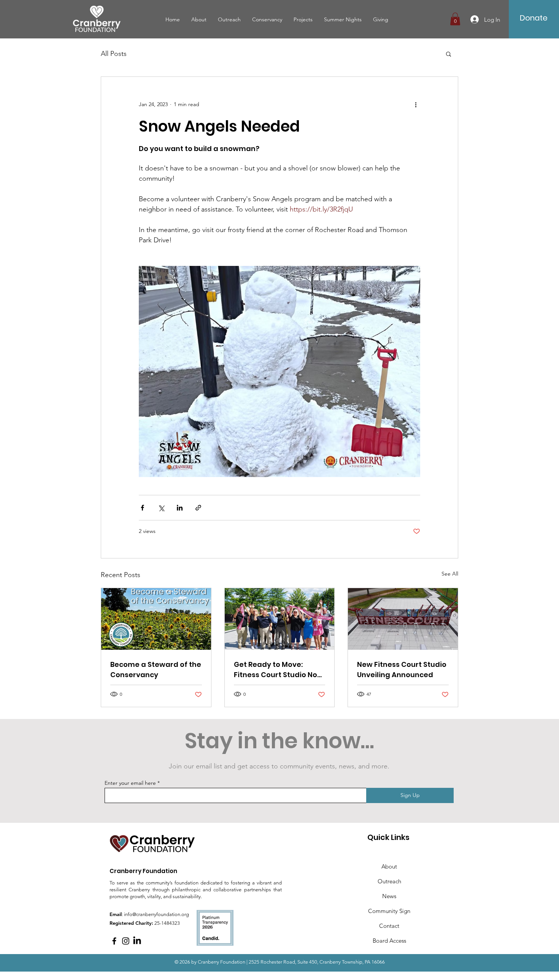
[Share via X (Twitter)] (161, 507)
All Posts (114, 53)
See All (449, 573)
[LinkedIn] (137, 941)
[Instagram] (125, 941)
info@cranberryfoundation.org (156, 914)
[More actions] (415, 104)
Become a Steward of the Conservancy (155, 669)
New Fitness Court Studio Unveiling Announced (401, 669)
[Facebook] (114, 941)
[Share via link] (198, 507)
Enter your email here (130, 783)
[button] (455, 19)
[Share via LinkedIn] (179, 507)
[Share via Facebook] (142, 507)
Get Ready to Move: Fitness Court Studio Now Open (278, 670)
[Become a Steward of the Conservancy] (156, 619)
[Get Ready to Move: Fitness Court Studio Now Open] (280, 619)
